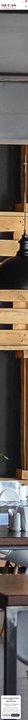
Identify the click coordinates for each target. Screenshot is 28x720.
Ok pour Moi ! (15, 715)
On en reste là (14, 697)
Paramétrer (6, 715)
